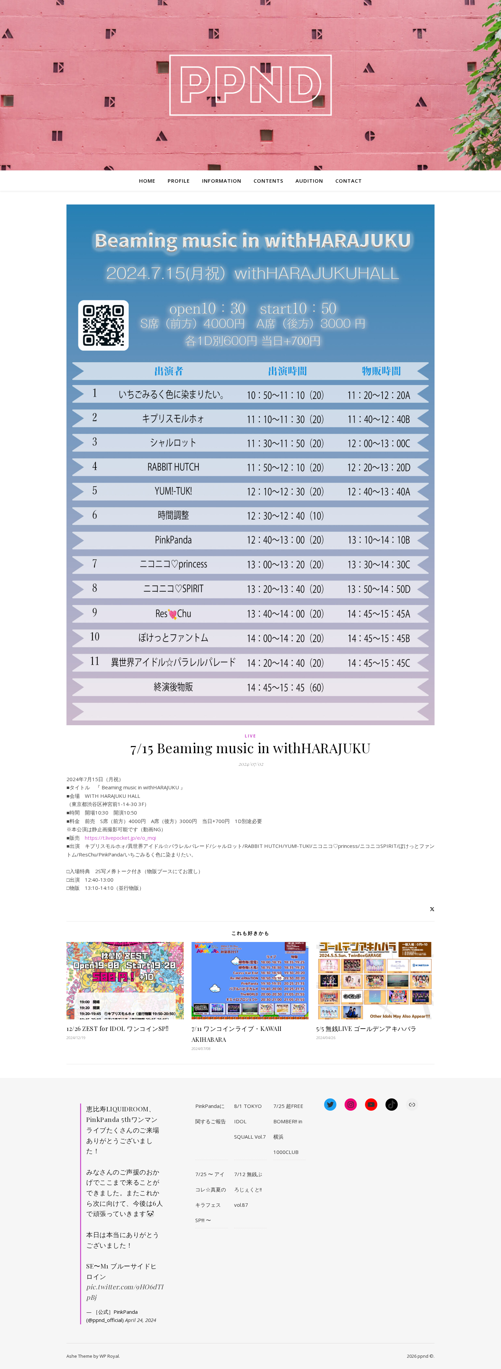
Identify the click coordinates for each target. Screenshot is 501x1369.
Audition (309, 180)
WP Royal (109, 1356)
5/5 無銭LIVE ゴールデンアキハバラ (366, 1028)
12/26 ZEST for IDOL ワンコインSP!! (117, 1028)
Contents (268, 180)
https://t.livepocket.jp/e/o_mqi (120, 837)
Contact (348, 180)
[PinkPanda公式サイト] (250, 85)
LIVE (250, 736)
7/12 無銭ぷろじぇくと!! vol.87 (248, 1189)
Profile (179, 180)
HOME (147, 180)
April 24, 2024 (140, 1320)
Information (221, 180)
